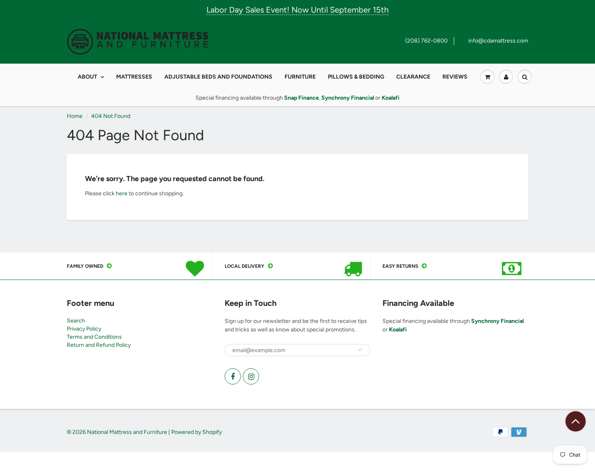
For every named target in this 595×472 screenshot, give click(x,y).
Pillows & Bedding (356, 76)
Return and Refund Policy (99, 345)
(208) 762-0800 (426, 40)
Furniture (300, 76)
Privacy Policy (84, 328)
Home (75, 116)
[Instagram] (251, 376)
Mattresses (134, 76)
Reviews (455, 76)
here (122, 193)
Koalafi (398, 329)
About (87, 76)
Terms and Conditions (94, 336)
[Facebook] (233, 376)
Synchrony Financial (497, 321)
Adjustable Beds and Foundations (218, 76)
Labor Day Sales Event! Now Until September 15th (297, 10)
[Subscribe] (360, 349)
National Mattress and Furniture (127, 432)
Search (76, 320)
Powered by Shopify (196, 432)
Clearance (413, 76)
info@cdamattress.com (498, 40)
